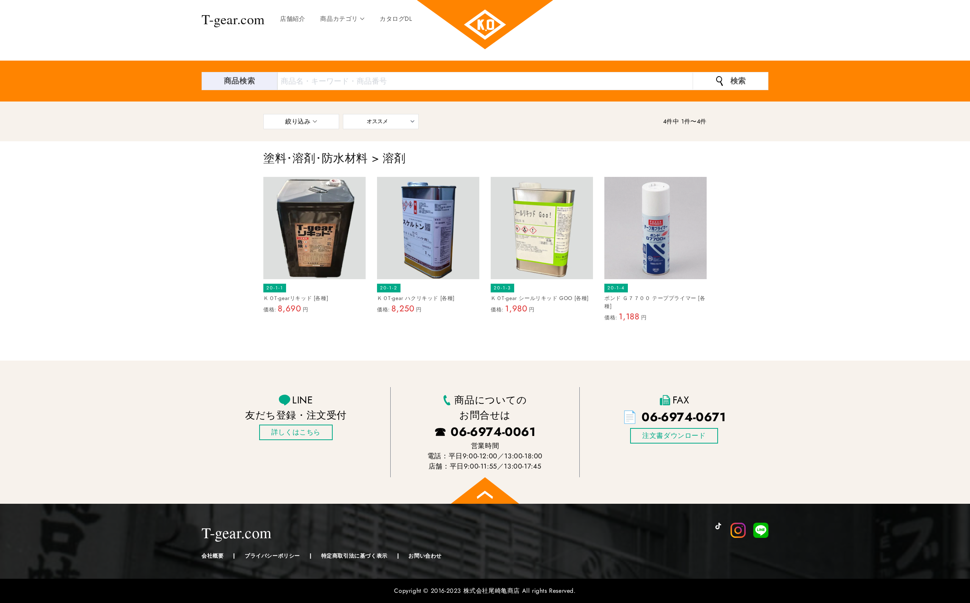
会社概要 (213, 555)
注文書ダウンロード (674, 436)
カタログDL (396, 18)
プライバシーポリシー (272, 555)
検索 (738, 80)
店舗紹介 (292, 18)
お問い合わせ (425, 555)
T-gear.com (233, 19)
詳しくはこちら (296, 432)
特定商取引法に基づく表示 (354, 555)
